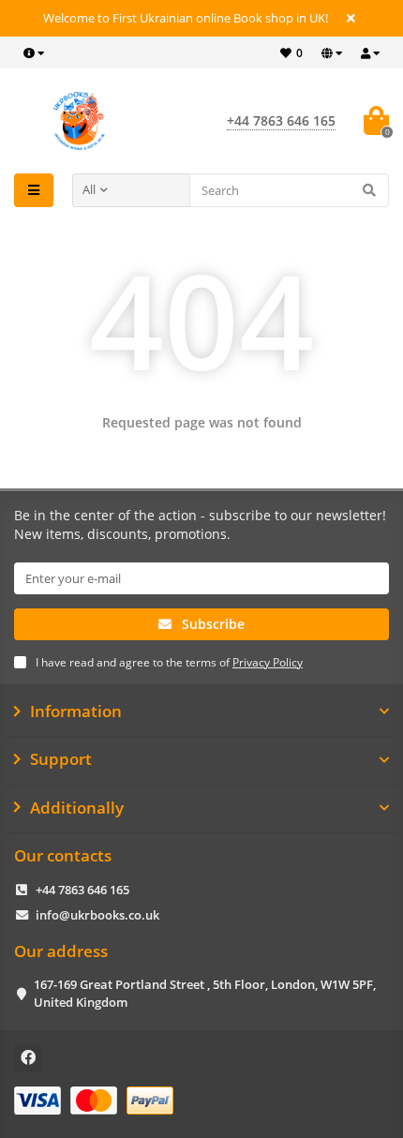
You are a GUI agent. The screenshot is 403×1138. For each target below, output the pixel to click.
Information (76, 711)
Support (61, 759)
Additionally (77, 808)
